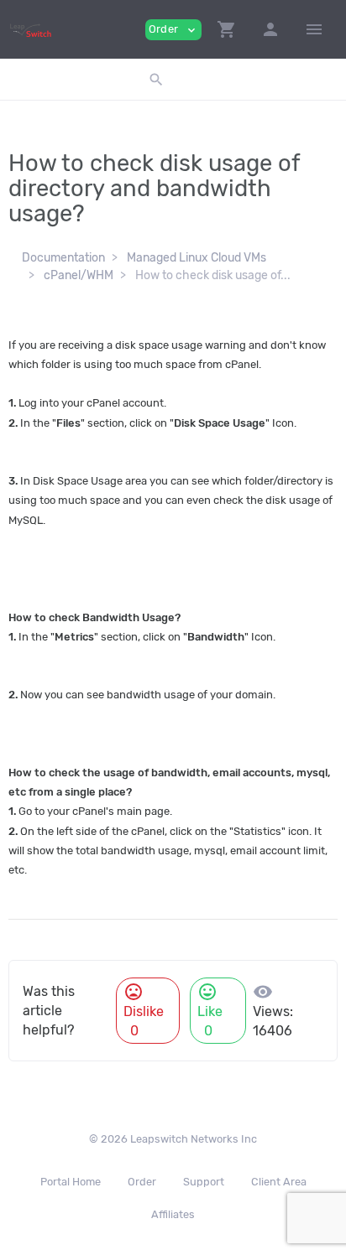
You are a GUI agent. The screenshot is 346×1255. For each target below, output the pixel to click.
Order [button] (173, 30)
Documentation (63, 258)
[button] (226, 29)
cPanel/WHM (78, 275)
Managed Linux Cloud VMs (196, 258)
